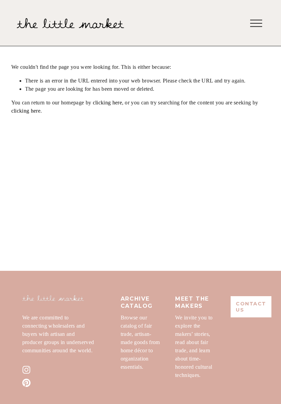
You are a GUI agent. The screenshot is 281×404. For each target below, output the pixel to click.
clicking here (107, 102)
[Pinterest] (26, 383)
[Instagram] (26, 370)
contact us (251, 307)
